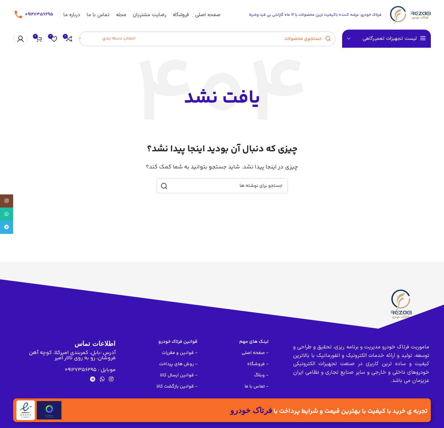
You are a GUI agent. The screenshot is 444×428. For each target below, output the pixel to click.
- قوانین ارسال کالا (179, 375)
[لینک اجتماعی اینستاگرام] (110, 379)
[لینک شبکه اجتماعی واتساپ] (102, 379)
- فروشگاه (258, 364)
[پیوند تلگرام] (93, 379)
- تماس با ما (257, 386)
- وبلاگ (261, 375)
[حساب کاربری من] (20, 38)
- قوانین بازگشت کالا (177, 386)
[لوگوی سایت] (409, 15)
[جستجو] (164, 185)
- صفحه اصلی (255, 353)
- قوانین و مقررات (180, 353)
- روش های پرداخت (178, 364)
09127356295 (39, 14)
